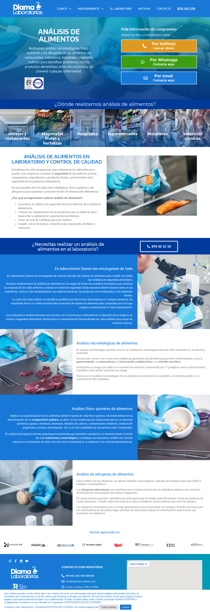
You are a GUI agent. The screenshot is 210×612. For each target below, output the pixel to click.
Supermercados (122, 133)
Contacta (164, 8)
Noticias (144, 8)
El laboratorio (121, 8)
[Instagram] (10, 561)
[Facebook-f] (15, 561)
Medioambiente (88, 8)
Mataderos (157, 133)
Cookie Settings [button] (108, 607)
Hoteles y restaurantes (17, 136)
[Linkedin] (21, 561)
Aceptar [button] (125, 607)
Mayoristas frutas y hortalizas (52, 138)
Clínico (62, 8)
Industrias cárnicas (192, 136)
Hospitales (87, 133)
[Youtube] (26, 561)
